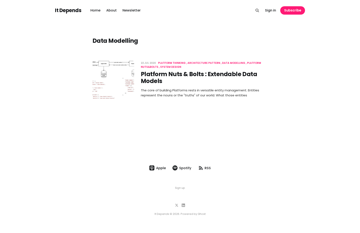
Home (95, 10)
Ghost (202, 214)
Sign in (270, 10)
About (111, 10)
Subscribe (292, 10)
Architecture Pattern (204, 63)
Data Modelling (233, 63)
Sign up (180, 188)
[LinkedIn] (183, 205)
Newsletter (131, 10)
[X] (176, 205)
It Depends (68, 10)
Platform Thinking (172, 63)
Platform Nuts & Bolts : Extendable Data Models (199, 77)
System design (170, 67)
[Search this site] (257, 10)
